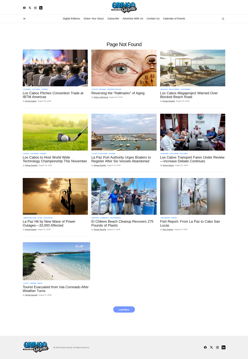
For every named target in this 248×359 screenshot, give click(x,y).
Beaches (164, 89)
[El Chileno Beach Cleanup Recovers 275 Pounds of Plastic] (124, 196)
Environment (115, 218)
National (102, 89)
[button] (24, 18)
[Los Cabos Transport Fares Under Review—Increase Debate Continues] (192, 132)
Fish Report (165, 218)
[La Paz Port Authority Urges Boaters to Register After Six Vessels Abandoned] (124, 132)
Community (104, 218)
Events (26, 153)
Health (95, 89)
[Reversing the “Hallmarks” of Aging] (124, 68)
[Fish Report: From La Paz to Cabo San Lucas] (192, 196)
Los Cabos (36, 89)
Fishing (174, 218)
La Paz (94, 153)
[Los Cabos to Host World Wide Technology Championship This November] (55, 132)
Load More (124, 309)
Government (186, 89)
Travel (40, 283)
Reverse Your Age (114, 89)
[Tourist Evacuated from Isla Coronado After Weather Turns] (56, 261)
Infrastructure (30, 218)
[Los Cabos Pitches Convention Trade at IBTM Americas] (55, 68)
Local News (102, 153)
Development (174, 89)
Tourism (44, 89)
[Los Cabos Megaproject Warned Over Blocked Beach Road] (192, 68)
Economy (27, 89)
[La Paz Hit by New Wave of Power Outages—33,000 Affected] (55, 196)
